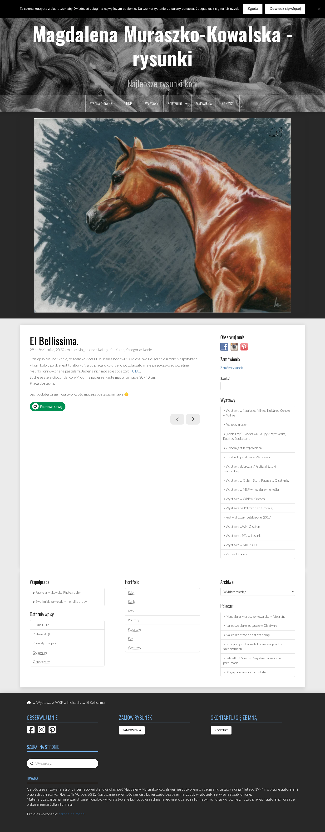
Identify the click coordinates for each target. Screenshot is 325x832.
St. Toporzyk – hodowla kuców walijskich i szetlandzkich (252, 646)
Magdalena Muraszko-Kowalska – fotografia (256, 616)
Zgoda (252, 8)
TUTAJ (135, 371)
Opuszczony (41, 662)
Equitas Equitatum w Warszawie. (249, 457)
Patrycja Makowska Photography (58, 592)
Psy (130, 638)
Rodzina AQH (42, 634)
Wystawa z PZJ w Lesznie (243, 536)
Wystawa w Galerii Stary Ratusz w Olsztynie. (257, 480)
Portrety (133, 620)
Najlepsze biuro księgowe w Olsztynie (251, 625)
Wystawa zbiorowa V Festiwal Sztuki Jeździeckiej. (249, 469)
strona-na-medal (72, 814)
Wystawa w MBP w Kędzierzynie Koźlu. (253, 489)
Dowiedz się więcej (285, 8)
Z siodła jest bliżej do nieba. (244, 448)
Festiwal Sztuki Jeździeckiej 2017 (248, 517)
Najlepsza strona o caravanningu (248, 635)
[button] (162, 215)
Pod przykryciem (237, 424)
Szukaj (225, 378)
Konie (131, 601)
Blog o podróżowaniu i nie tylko (246, 672)
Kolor (131, 592)
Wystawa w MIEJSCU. (241, 545)
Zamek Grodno (236, 554)
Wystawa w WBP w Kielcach (245, 499)
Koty (131, 611)
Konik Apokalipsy (44, 643)
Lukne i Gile (41, 625)
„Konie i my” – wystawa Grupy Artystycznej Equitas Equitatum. (254, 436)
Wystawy (134, 648)
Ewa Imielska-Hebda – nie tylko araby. (61, 601)
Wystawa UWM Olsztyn (243, 527)
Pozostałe (134, 629)
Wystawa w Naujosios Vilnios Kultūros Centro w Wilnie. (256, 413)
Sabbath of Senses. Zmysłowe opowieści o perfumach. (252, 660)
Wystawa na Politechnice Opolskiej (249, 508)
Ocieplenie (40, 652)
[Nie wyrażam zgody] (319, 8)
